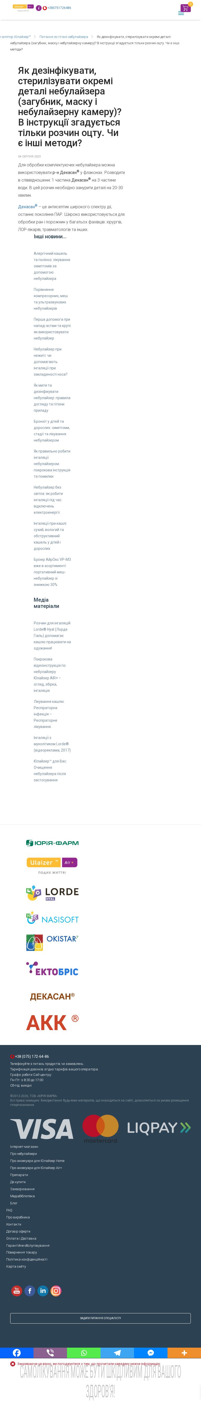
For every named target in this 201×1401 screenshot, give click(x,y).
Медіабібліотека (22, 1196)
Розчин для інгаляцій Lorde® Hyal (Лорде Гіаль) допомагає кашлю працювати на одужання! (52, 635)
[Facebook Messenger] (151, 1353)
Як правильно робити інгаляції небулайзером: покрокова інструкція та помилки (52, 463)
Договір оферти (18, 1231)
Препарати (19, 1175)
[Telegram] (117, 1353)
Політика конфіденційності (26, 1259)
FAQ (9, 1210)
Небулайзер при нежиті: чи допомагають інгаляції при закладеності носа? (51, 361)
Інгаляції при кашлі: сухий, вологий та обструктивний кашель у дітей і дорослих (50, 536)
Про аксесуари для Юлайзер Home (37, 1161)
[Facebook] (17, 1353)
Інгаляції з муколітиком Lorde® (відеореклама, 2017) (52, 744)
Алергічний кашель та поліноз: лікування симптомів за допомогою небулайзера (52, 266)
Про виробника (18, 1217)
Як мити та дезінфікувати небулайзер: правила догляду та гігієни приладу (52, 398)
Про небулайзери (23, 1154)
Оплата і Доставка (21, 1238)
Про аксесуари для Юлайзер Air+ (36, 1168)
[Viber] (50, 1353)
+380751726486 (59, 8)
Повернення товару (21, 1252)
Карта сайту (16, 1266)
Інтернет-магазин (24, 1147)
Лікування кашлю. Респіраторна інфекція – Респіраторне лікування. (49, 714)
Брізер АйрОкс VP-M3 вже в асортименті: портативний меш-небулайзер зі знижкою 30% (52, 572)
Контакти (13, 1224)
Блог (14, 1203)
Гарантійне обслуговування (27, 1245)
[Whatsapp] (83, 1353)
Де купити (18, 1182)
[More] (184, 1353)
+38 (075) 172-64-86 (32, 1056)
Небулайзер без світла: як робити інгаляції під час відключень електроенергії (48, 500)
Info (39, 8)
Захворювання (22, 1189)
